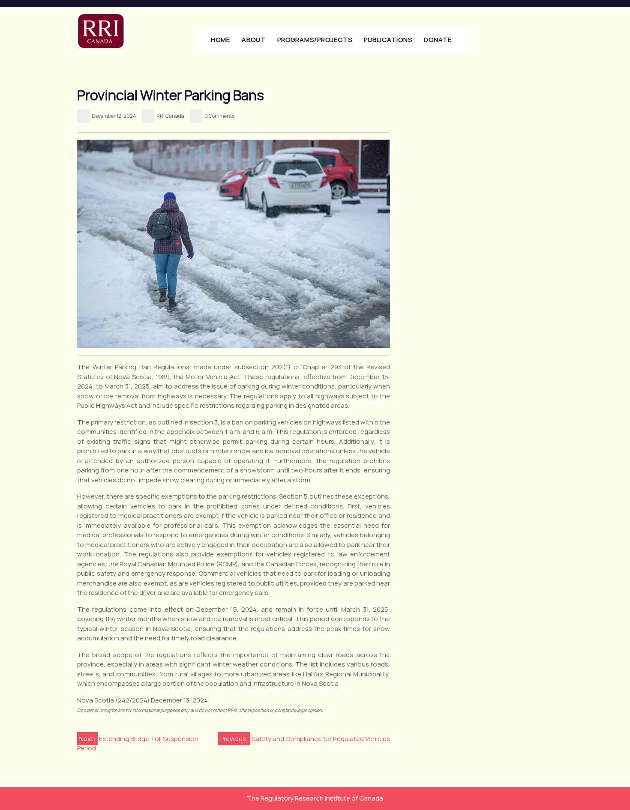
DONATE (438, 39)
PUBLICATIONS (388, 39)
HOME (220, 39)
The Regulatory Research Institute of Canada (315, 798)
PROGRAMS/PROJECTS (314, 39)
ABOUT (254, 39)
